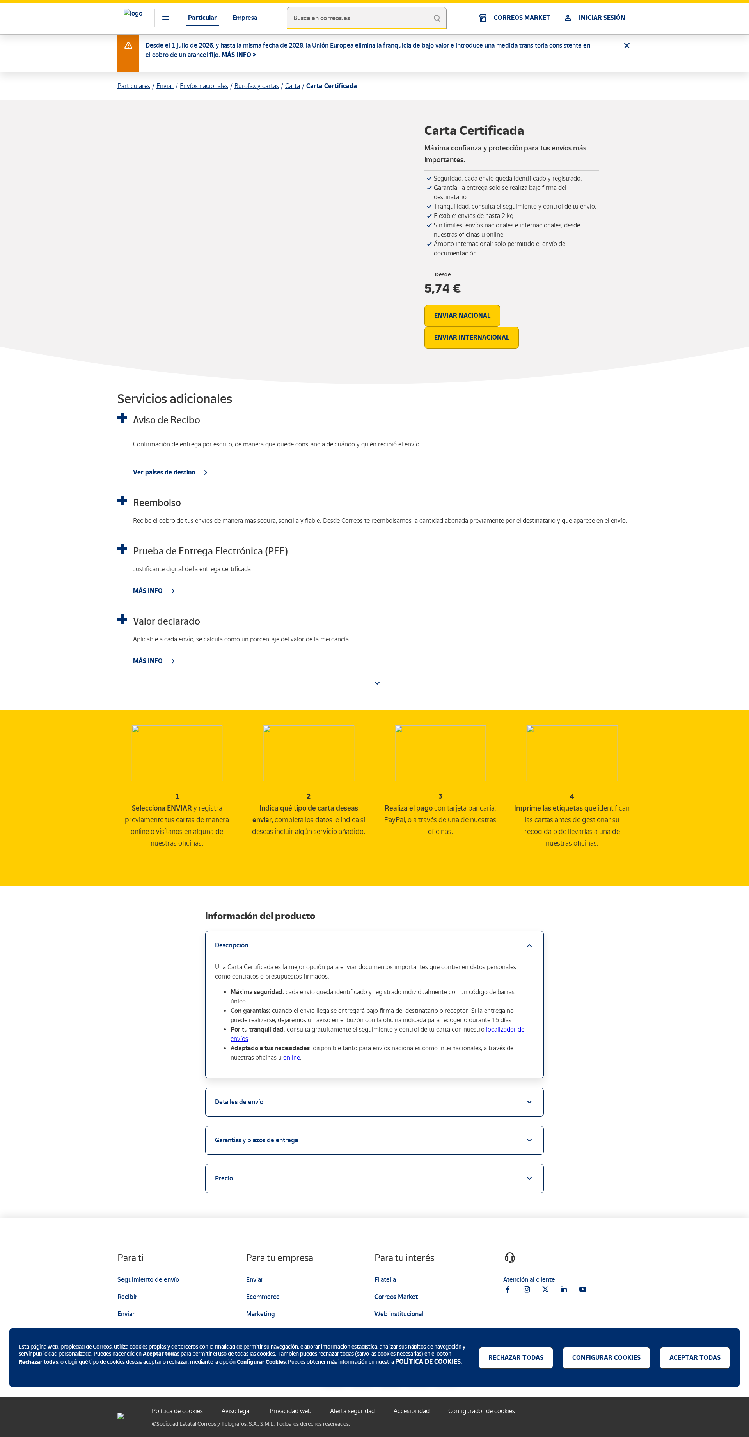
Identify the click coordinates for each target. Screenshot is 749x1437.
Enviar (165, 86)
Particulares (133, 86)
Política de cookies (177, 1411)
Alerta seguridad (352, 1411)
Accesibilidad (412, 1411)
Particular (202, 17)
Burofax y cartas (256, 86)
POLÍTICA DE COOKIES (428, 1361)
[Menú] (159, 18)
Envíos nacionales (204, 86)
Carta (292, 86)
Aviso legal (236, 1411)
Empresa (245, 17)
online (291, 1057)
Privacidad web (290, 1411)
